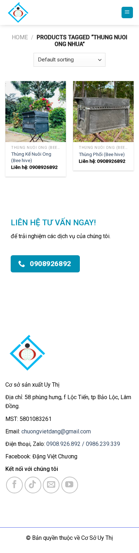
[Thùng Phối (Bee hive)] (103, 111)
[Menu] (127, 13)
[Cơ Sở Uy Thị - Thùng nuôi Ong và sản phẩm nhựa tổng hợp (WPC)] (45, 12)
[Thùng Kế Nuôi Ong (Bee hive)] (35, 111)
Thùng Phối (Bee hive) (102, 154)
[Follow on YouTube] (69, 485)
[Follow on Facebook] (14, 485)
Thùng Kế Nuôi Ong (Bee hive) (31, 157)
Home (20, 37)
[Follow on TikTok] (33, 485)
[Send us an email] (51, 485)
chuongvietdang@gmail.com (56, 431)
